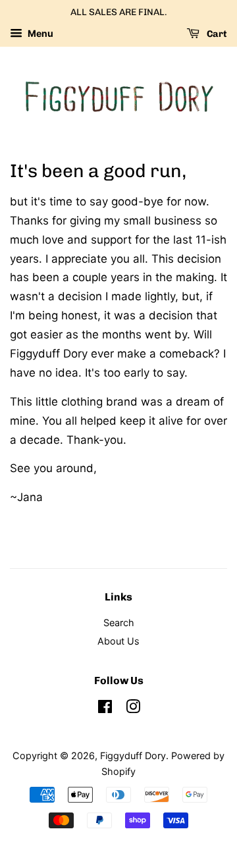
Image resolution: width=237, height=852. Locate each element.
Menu (39, 33)
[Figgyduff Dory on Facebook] (105, 708)
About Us (118, 641)
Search (118, 622)
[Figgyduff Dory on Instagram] (133, 708)
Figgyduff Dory (133, 755)
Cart (216, 34)
